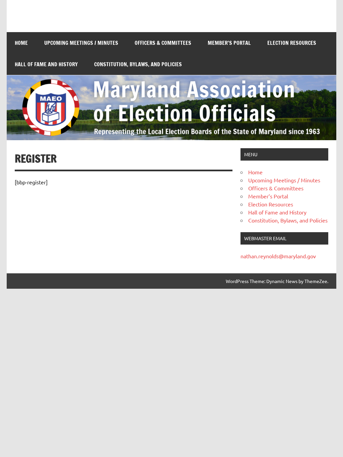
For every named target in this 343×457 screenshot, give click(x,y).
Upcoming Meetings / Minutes (81, 43)
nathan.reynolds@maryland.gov (278, 256)
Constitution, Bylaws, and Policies (138, 64)
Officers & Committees (163, 43)
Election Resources (291, 43)
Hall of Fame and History (46, 64)
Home (21, 43)
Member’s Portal (229, 43)
